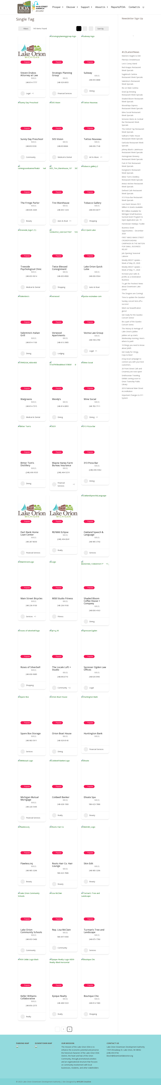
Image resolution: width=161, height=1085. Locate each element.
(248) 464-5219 (63, 472)
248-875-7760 (94, 939)
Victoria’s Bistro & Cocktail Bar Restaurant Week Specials (132, 122)
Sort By (100, 28)
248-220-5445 (31, 807)
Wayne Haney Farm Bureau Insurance (62, 464)
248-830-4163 (94, 610)
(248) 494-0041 (63, 539)
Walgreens (26, 399)
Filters (25, 28)
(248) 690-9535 (32, 472)
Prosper (56, 7)
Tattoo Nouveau (93, 139)
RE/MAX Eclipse (60, 532)
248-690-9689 (31, 674)
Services (92, 553)
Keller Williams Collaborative (28, 997)
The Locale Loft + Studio (61, 668)
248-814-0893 (63, 406)
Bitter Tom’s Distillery (27, 464)
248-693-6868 (94, 80)
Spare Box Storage (31, 733)
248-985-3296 (31, 870)
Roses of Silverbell (30, 667)
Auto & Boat (63, 221)
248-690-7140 (94, 146)
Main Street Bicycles (31, 598)
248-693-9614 (31, 276)
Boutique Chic (91, 995)
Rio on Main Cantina (130, 88)
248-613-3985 (63, 342)
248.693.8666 (62, 146)
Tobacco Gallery (92, 202)
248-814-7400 (94, 1003)
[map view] (90, 28)
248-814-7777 (31, 82)
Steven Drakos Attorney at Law (29, 74)
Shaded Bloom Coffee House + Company (92, 601)
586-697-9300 (63, 937)
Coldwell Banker (60, 797)
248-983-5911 (31, 740)
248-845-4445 (31, 210)
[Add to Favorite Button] (41, 39)
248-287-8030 (31, 542)
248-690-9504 (94, 276)
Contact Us (134, 7)
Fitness (60, 616)
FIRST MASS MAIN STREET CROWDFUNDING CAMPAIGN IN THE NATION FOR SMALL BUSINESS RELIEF (133, 243)
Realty (60, 550)
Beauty (29, 221)
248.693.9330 (31, 146)
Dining (91, 91)
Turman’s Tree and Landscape (94, 931)
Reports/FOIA (118, 7)
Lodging (61, 353)
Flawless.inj (27, 863)
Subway (88, 72)
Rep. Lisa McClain (61, 929)
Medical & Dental (65, 157)
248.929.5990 (94, 677)
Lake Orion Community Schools (31, 931)
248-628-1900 (63, 804)
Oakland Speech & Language (93, 533)
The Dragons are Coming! (132, 293)
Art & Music (94, 157)
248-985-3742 (94, 542)
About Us (100, 7)
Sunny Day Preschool (32, 139)
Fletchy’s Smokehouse (131, 59)
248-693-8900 (63, 276)
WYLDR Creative (84, 1081)
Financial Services (65, 93)
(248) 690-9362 (95, 470)
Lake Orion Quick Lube (93, 268)
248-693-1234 (63, 210)
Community (30, 157)
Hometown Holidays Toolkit (133, 224)
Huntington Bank (93, 733)
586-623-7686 (94, 804)
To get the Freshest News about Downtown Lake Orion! (132, 286)
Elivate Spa (90, 797)
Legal (28, 93)
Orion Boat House (61, 733)
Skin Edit (88, 863)
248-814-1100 (31, 342)
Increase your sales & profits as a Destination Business (131, 277)
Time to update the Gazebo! (133, 297)
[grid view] (78, 28)
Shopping (93, 221)
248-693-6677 (94, 210)
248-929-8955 (63, 82)
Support (85, 7)
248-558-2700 (94, 340)
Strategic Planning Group (62, 74)
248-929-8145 (63, 740)
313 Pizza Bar (91, 462)
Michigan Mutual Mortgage (30, 798)
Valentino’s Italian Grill (30, 334)
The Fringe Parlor (30, 202)
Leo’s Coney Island (129, 63)
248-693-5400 (31, 939)
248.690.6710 (62, 677)
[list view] (84, 28)
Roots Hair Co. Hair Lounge (62, 864)
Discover (70, 7)
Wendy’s (56, 399)
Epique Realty (59, 995)
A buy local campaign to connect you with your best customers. (133, 362)
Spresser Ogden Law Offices (95, 668)
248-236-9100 (31, 605)
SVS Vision (57, 139)
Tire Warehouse (60, 202)
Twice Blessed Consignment (59, 268)
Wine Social (90, 399)
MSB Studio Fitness (62, 598)
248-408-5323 (63, 1003)
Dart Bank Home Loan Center (29, 533)
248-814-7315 (31, 406)
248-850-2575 (31, 1005)
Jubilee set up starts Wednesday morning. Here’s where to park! (133, 338)
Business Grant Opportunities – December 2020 (132, 230)
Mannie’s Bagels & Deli (131, 56)
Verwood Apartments (58, 334)
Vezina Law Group (93, 332)
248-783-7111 (94, 406)
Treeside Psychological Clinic (31, 268)
